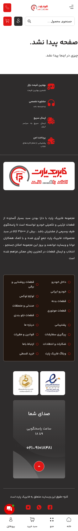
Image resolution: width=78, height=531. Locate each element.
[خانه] (68, 519)
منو (52, 527)
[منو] (51, 519)
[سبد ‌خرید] (32, 519)
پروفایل (11, 527)
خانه (69, 527)
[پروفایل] (10, 519)
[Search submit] (28, 22)
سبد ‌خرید (32, 527)
